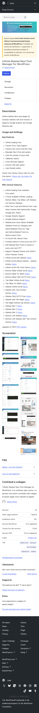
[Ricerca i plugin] (25, 17)
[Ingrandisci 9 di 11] (34, 400)
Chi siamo (6, 622)
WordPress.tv (8, 652)
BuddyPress (8, 671)
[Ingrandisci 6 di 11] (16, 429)
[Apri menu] (35, 3)
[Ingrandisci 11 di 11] (34, 450)
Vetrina (23, 622)
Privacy (5, 634)
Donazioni (26, 648)
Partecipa (24, 641)
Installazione (9, 93)
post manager (31, 547)
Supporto (8, 104)
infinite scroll (24, 543)
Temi (22, 626)
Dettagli (7, 81)
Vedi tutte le (32, 574)
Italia (9, 680)
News (4, 626)
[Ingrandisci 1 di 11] (16, 340)
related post (25, 551)
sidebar (33, 551)
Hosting (5, 630)
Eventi (23, 645)
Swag (24, 652)
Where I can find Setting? (12, 467)
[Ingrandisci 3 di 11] (16, 365)
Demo (29, 258)
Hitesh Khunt (9, 67)
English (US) (32, 538)
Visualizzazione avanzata (12, 558)
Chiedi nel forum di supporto (13, 590)
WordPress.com (9, 659)
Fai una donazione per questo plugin (16, 609)
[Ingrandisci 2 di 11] (16, 356)
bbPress (6, 667)
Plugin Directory (8, 10)
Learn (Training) (8, 641)
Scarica (6, 73)
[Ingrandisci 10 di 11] (34, 433)
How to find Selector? (11, 474)
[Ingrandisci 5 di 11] (16, 411)
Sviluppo (7, 98)
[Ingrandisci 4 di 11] (16, 387)
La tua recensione (9, 574)
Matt (5, 663)
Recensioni (8, 87)
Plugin (23, 630)
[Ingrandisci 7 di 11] (16, 439)
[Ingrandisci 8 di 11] (34, 340)
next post (33, 543)
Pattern (24, 634)
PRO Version (21, 327)
